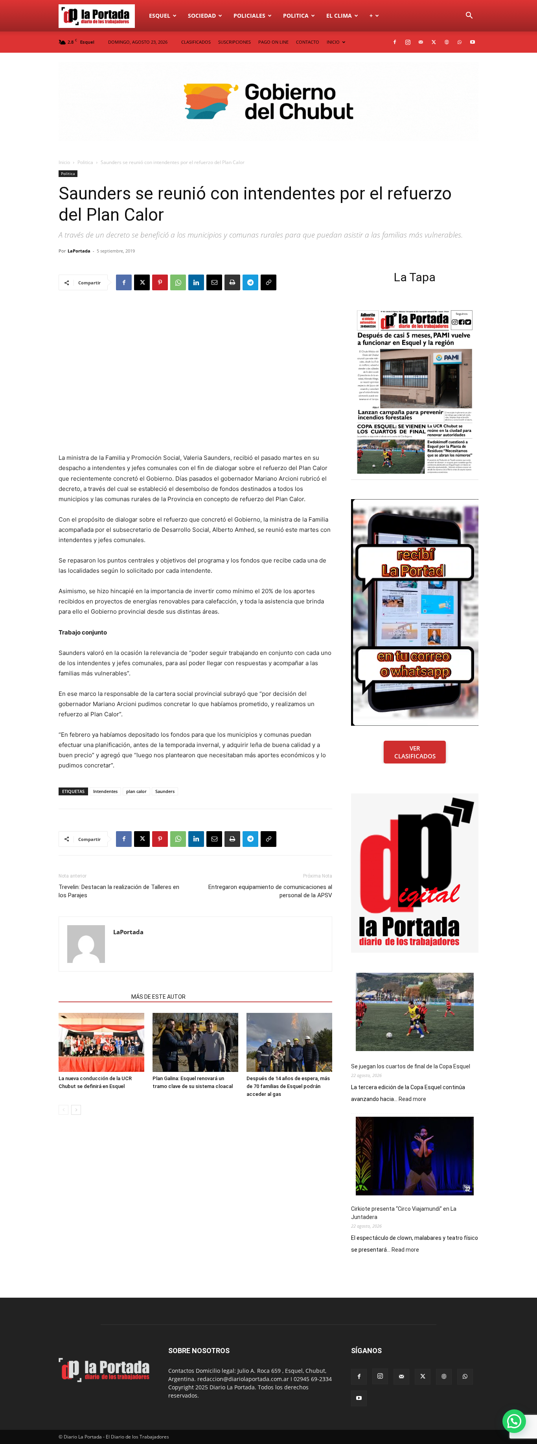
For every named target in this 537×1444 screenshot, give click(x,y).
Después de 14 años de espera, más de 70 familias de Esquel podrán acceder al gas (288, 1086)
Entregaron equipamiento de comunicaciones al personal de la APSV (270, 891)
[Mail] (421, 42)
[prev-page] (63, 1110)
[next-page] (76, 1110)
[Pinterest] (160, 282)
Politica (296, 15)
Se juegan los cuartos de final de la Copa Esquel (410, 1066)
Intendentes (105, 791)
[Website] (446, 42)
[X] (434, 42)
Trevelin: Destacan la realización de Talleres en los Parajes (119, 891)
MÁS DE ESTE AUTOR (158, 997)
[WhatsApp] (459, 42)
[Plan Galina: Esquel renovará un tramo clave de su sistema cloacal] (195, 1042)
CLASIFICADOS (196, 42)
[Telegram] (250, 282)
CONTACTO (307, 42)
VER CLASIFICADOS (415, 752)
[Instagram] (408, 42)
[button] (469, 16)
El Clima (339, 15)
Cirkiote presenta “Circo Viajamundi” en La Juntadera (403, 1213)
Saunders (165, 791)
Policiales (249, 15)
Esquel (159, 15)
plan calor (136, 791)
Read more (412, 1099)
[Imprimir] (232, 282)
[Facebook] (395, 42)
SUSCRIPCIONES (234, 42)
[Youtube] (472, 42)
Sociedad (202, 15)
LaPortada (79, 251)
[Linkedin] (196, 282)
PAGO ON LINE (273, 42)
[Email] (214, 282)
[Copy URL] (268, 282)
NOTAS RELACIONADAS (92, 997)
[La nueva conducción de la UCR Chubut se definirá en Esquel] (101, 1042)
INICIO (333, 42)
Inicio (64, 162)
